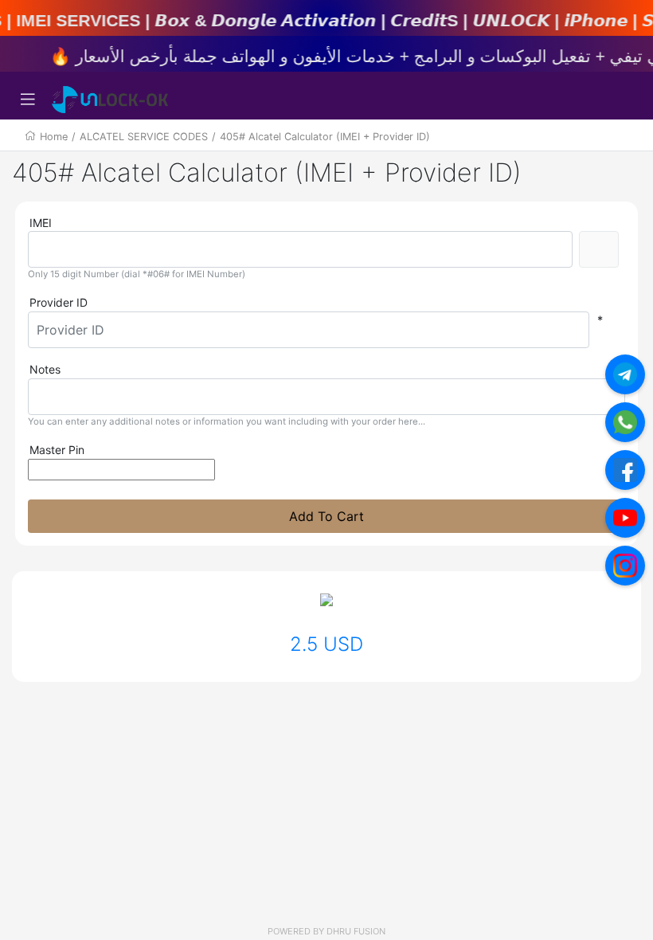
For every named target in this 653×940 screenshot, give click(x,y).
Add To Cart (326, 516)
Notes (45, 369)
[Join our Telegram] (625, 374)
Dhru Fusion (355, 931)
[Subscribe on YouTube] (625, 518)
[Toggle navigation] (28, 99)
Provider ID (58, 302)
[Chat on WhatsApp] (625, 422)
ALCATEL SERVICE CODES (144, 137)
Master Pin (56, 449)
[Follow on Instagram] (625, 566)
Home (54, 137)
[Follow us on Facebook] (625, 470)
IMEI (40, 222)
